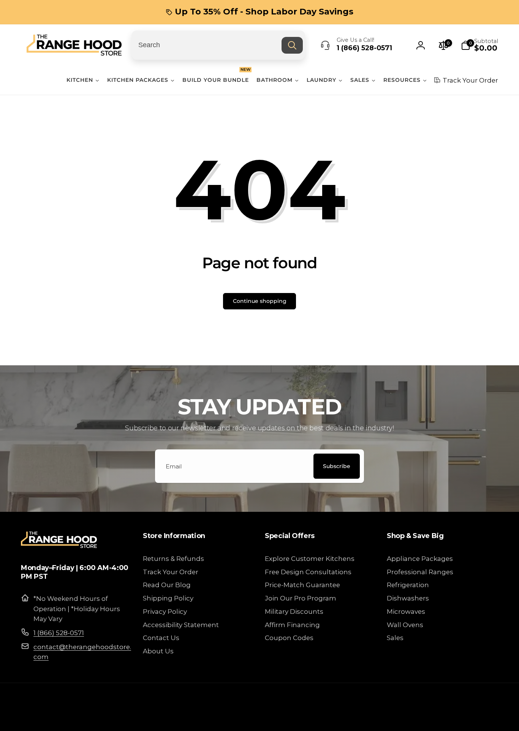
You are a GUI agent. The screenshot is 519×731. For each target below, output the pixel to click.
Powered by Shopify (475, 717)
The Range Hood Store (425, 717)
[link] (259, 11)
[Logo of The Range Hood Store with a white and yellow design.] (59, 545)
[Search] (292, 45)
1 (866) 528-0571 (58, 633)
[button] (479, 45)
